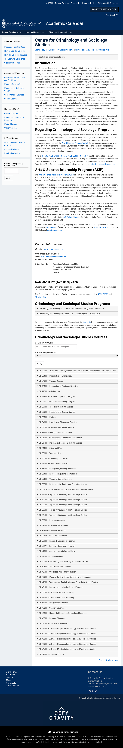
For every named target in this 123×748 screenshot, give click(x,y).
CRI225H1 (74, 156)
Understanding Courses (14, 95)
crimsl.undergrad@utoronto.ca (103, 164)
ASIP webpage (100, 227)
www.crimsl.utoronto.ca (53, 249)
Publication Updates (12, 153)
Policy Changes (10, 124)
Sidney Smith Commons (108, 3)
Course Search (10, 99)
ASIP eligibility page (72, 217)
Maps (8, 680)
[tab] (76, 308)
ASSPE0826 (103, 294)
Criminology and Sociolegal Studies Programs (54, 50)
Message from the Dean (14, 47)
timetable (87, 322)
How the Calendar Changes (15, 55)
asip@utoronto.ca (54, 230)
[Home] (23, 23)
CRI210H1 (55, 156)
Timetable (75, 3)
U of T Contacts (12, 686)
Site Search (111, 15)
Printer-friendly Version (108, 660)
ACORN (49, 3)
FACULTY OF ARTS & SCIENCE (104, 9)
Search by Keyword (44, 343)
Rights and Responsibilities (60, 32)
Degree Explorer (62, 3)
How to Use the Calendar (14, 51)
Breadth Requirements (45, 352)
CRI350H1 (84, 156)
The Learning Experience (14, 59)
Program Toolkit (89, 3)
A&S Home (10, 675)
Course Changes (11, 113)
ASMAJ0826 (40, 297)
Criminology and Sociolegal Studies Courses (94, 50)
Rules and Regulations (34, 32)
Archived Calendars (12, 149)
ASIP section (50, 227)
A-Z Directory (11, 683)
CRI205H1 (46, 156)
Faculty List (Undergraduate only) (51, 57)
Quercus (9, 677)
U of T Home (11, 672)
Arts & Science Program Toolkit (75, 143)
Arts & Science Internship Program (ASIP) (56, 175)
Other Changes (10, 128)
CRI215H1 (65, 156)
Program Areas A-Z (12, 84)
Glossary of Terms (12, 63)
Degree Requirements (11, 32)
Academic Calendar (64, 23)
